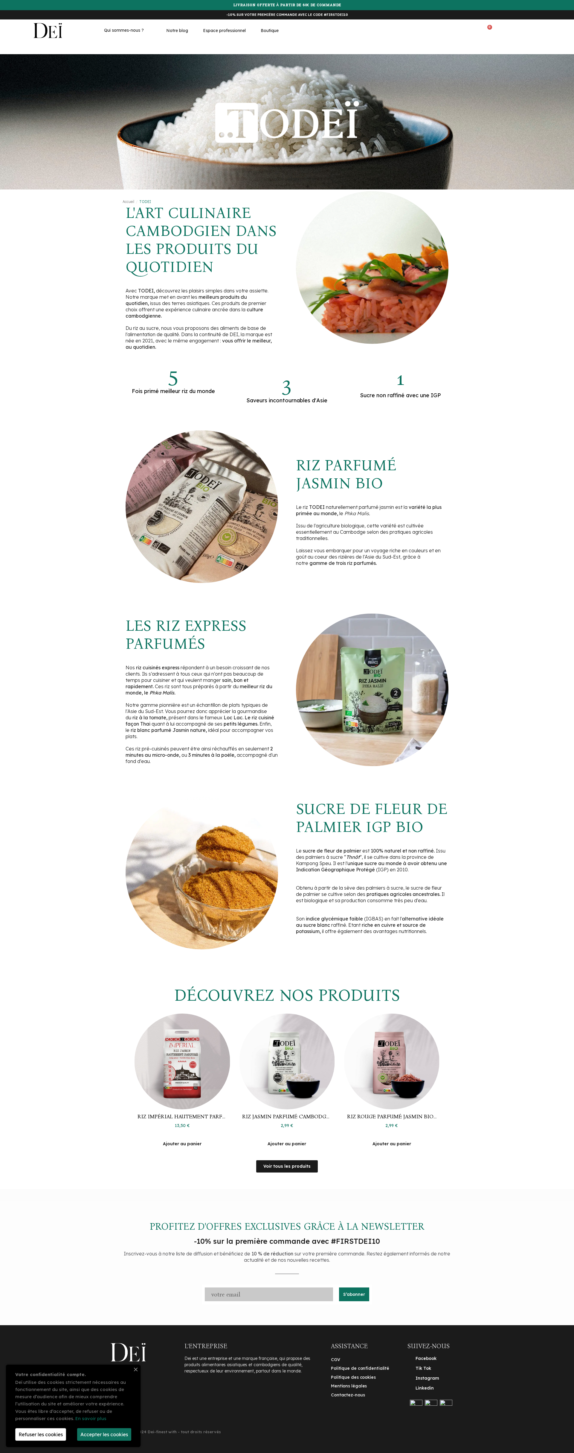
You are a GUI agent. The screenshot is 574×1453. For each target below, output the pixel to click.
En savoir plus (90, 1418)
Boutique (270, 30)
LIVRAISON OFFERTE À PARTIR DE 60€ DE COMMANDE (287, 5)
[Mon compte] (517, 29)
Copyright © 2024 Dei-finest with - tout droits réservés (166, 1431)
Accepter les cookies (104, 1434)
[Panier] (488, 29)
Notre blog (177, 30)
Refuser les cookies (41, 1434)
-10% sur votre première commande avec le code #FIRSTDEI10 (287, 15)
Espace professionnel (224, 30)
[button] (460, 30)
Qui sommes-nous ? (124, 30)
